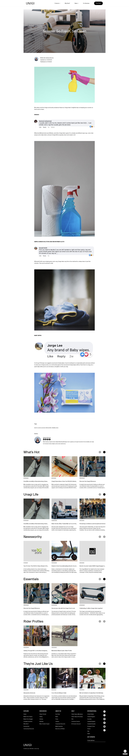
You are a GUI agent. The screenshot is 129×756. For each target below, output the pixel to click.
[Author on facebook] (46, 440)
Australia (89, 719)
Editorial (47, 427)
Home (25, 714)
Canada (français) (91, 724)
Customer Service (75, 721)
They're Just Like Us (38, 664)
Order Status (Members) (77, 714)
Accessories (26, 726)
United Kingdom (91, 716)
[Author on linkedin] (44, 440)
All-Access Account (76, 724)
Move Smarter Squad (44, 724)
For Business (86, 3)
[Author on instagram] (48, 440)
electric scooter (37, 427)
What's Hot (32, 452)
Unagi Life (31, 494)
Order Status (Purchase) (77, 716)
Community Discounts (29, 728)
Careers (57, 721)
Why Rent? (67, 3)
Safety (41, 716)
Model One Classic (28, 716)
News (56, 716)
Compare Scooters (28, 721)
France (89, 728)
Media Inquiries (59, 726)
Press (56, 719)
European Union (91, 726)
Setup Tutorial (43, 714)
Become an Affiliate (60, 728)
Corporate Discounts (60, 724)
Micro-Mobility (52, 427)
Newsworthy (33, 537)
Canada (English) (91, 721)
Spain (88, 733)
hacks (57, 427)
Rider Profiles (33, 621)
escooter (43, 427)
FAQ (72, 719)
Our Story (57, 714)
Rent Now (98, 3)
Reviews (41, 721)
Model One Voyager (28, 719)
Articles (41, 719)
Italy (88, 731)
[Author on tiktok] (50, 440)
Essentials (31, 579)
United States (90, 714)
